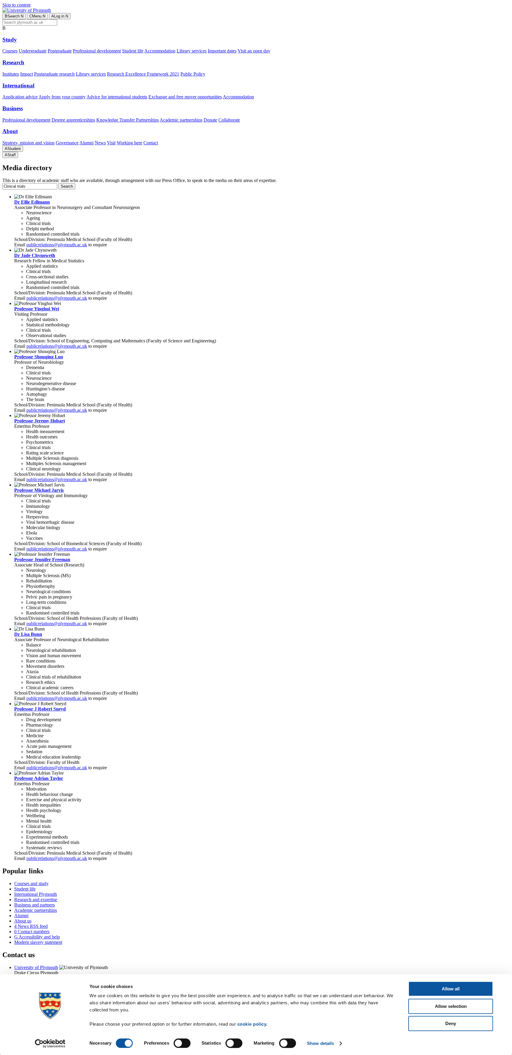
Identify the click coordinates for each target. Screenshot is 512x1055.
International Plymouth (35, 894)
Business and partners (34, 904)
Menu (37, 16)
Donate (210, 119)
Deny (450, 1023)
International (18, 85)
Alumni (86, 142)
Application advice (20, 96)
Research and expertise (35, 899)
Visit (111, 142)
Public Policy (192, 73)
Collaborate (229, 119)
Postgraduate (60, 50)
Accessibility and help (37, 936)
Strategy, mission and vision (28, 142)
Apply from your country (62, 96)
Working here (129, 142)
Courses (9, 50)
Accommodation (159, 50)
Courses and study (31, 883)
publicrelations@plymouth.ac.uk (56, 244)
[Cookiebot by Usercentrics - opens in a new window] (50, 1043)
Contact (150, 142)
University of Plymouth (36, 967)
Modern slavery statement (38, 942)
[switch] (182, 1043)
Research (13, 62)
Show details (320, 1043)
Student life (132, 50)
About (10, 131)
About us (22, 920)
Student (13, 148)
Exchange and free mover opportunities (185, 96)
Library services (192, 50)
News (100, 142)
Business (12, 108)
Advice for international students (117, 96)
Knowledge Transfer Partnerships (127, 119)
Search (14, 16)
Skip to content (16, 4)
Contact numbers (31, 931)
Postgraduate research (54, 73)
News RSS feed (31, 926)
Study (9, 39)
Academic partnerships (181, 119)
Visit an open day (254, 50)
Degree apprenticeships (73, 119)
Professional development (97, 50)
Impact (26, 73)
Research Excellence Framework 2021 (143, 73)
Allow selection (451, 1006)
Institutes (10, 73)
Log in (59, 16)
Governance (67, 142)
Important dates (222, 50)
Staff (10, 155)
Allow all (451, 988)
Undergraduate (33, 50)
